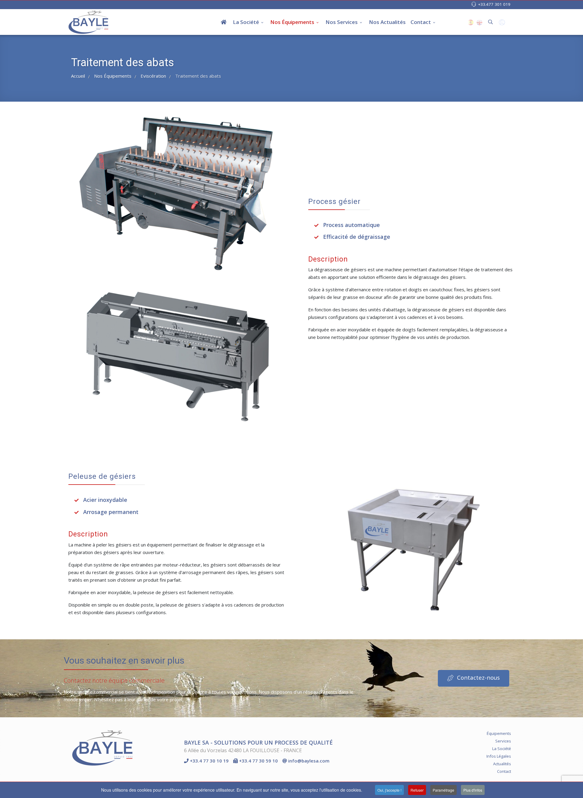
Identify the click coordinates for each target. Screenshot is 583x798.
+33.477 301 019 (494, 4)
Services (503, 741)
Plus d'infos (472, 790)
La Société (246, 22)
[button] (501, 24)
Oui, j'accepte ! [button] (389, 790)
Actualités (502, 763)
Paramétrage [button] (443, 790)
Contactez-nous (477, 677)
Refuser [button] (417, 790)
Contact (421, 22)
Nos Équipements (292, 22)
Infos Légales (498, 756)
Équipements (499, 733)
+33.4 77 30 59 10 (258, 761)
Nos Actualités (387, 22)
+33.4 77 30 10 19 (209, 761)
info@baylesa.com (308, 761)
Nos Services (342, 22)
